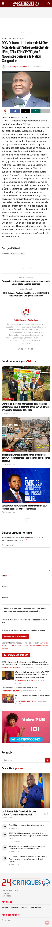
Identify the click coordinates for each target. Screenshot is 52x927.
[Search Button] (49, 3)
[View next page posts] (28, 520)
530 (21, 704)
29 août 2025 (7, 512)
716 (41, 691)
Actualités (12, 38)
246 (15, 512)
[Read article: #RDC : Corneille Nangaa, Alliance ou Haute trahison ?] (8, 698)
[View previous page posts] (24, 520)
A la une (14, 254)
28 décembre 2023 (41, 680)
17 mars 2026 (7, 464)
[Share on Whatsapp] (36, 111)
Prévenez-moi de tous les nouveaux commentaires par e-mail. (24, 621)
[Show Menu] (3, 3)
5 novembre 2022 (36, 66)
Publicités (24, 907)
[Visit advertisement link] (26, 727)
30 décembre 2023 (28, 667)
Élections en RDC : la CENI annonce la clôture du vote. (19, 688)
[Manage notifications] (47, 923)
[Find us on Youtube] (9, 920)
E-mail (5, 586)
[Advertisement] (26, 10)
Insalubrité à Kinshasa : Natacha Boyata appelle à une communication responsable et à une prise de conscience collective (26, 457)
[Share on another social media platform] (45, 111)
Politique (21, 38)
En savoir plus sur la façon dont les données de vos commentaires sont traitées (25, 645)
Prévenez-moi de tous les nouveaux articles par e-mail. (24, 630)
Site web (5, 598)
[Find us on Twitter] (5, 920)
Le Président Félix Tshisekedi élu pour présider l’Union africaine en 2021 (19, 813)
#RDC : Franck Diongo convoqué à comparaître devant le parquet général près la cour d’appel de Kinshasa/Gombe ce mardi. (28, 835)
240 (15, 413)
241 (15, 464)
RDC (21, 254)
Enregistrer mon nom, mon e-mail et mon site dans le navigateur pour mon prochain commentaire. (25, 609)
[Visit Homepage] (26, 3)
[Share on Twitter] (25, 111)
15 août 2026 (7, 413)
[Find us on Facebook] (2, 920)
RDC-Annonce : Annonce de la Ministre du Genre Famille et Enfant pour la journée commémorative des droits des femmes (28, 859)
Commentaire (8, 545)
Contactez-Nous (35, 907)
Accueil (4, 38)
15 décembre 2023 (41, 701)
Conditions (14, 907)
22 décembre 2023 (28, 691)
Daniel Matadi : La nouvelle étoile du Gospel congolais (26, 825)
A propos (5, 907)
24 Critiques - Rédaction (18, 66)
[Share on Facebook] (15, 111)
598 (21, 683)
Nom (4, 576)
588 (41, 667)
